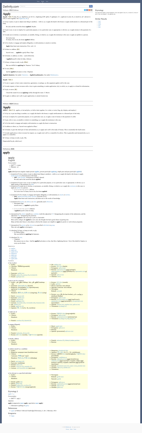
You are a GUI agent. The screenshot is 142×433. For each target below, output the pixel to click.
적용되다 (19, 387)
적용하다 (59, 313)
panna (18, 275)
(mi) (61, 326)
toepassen (18, 296)
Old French (100, 12)
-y (13, 394)
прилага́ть (60, 269)
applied (78, 171)
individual (46, 225)
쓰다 (58, 282)
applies (37, 171)
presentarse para (62, 366)
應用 (19, 292)
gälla (58, 387)
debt (32, 184)
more (22, 403)
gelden (18, 383)
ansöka (65, 367)
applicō (121, 12)
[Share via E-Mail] (91, 10)
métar (59, 276)
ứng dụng (70, 318)
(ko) (61, 266)
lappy (12, 416)
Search (42, 1)
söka (58, 367)
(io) (60, 264)
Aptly (99, 25)
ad (136, 12)
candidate (36, 214)
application (14, 252)
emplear (67, 304)
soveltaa (18, 320)
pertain (23, 225)
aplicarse (68, 331)
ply (114, 14)
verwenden (29, 303)
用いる (19, 308)
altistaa (25, 333)
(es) (62, 275)
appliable (14, 257)
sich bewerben (21, 368)
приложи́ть (78, 271)
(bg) (27, 287)
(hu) (66, 350)
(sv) (61, 367)
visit (20, 237)
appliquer (19, 276)
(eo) (23, 273)
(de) (24, 303)
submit (23, 214)
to (53, 214)
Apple (99, 27)
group (53, 225)
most (37, 403)
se (64, 328)
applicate (14, 250)
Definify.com (68, 427)
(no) (62, 377)
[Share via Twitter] (85, 10)
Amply (99, 24)
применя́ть (54, 301)
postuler (27, 366)
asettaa (25, 275)
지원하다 (79, 354)
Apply (99, 21)
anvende (59, 291)
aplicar (61, 268)
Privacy (67, 429)
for (19, 215)
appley (27, 405)
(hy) (26, 285)
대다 (58, 266)
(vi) (65, 306)
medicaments (15, 176)
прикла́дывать (55, 271)
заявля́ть (54, 360)
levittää (32, 275)
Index (47, 1)
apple (9, 394)
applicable (14, 258)
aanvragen (19, 361)
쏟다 (17, 335)
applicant (14, 255)
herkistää (19, 333)
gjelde (59, 377)
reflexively (49, 201)
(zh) (22, 292)
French (108, 12)
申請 (19, 356)
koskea (18, 385)
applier (13, 248)
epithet (19, 188)
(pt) (64, 268)
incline (68, 195)
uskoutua (59, 340)
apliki (19, 273)
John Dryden (21, 177)
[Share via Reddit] (89, 10)
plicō (96, 14)
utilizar (59, 304)
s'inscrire (19, 366)
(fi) (21, 275)
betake (22, 201)
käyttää (18, 299)
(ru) (65, 269)
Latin (118, 12)
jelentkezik (61, 350)
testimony (73, 186)
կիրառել (21, 285)
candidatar (62, 357)
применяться (61, 317)
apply (13, 410)
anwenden (20, 303)
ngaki (57, 326)
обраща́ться (60, 359)
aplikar (56, 264)
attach (61, 195)
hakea (18, 364)
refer (34, 201)
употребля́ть (76, 301)
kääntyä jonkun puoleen (72, 340)
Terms (75, 429)
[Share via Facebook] (87, 10)
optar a (72, 366)
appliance (14, 253)
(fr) (23, 276)
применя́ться (61, 384)
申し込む (60, 352)
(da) (21, 382)
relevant (31, 225)
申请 (25, 358)
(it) (23, 306)
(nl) (23, 296)
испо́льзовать (61, 299)
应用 (25, 292)
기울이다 (31, 335)
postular (80, 366)
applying (54, 171)
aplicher (58, 284)
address (28, 201)
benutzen (39, 303)
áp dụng (61, 306)
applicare (18, 306)
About (71, 429)
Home (38, 1)
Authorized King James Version (27, 196)
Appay (99, 22)
